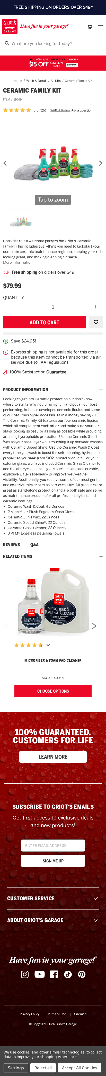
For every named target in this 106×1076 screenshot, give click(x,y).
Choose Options (53, 691)
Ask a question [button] (81, 110)
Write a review (60, 110)
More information (17, 262)
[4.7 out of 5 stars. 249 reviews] (29, 645)
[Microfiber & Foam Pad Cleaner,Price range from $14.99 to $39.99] (53, 601)
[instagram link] (24, 974)
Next (94, 627)
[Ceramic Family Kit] (20, 221)
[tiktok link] (68, 974)
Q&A (34, 544)
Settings (16, 1068)
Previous (6, 627)
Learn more (53, 756)
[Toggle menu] (100, 27)
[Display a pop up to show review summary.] (49, 647)
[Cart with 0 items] (90, 27)
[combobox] (53, 43)
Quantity (13, 297)
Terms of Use (56, 1014)
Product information (25, 389)
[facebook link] (54, 974)
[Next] (100, 163)
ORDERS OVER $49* (73, 7)
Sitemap (80, 1014)
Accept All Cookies (79, 1068)
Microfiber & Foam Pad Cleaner (52, 660)
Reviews (11, 544)
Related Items (17, 556)
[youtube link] (39, 974)
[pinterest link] (82, 974)
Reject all (43, 1068)
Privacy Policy (29, 1014)
